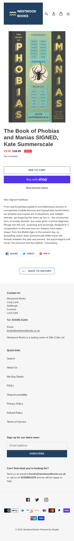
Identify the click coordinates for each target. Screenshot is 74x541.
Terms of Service (16, 421)
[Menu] (68, 13)
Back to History (40, 271)
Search (11, 358)
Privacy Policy (15, 403)
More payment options (37, 187)
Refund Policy (15, 412)
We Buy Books (15, 376)
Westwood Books (31, 529)
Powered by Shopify (49, 529)
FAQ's (10, 385)
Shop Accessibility (17, 394)
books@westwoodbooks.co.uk (23, 330)
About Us (12, 367)
